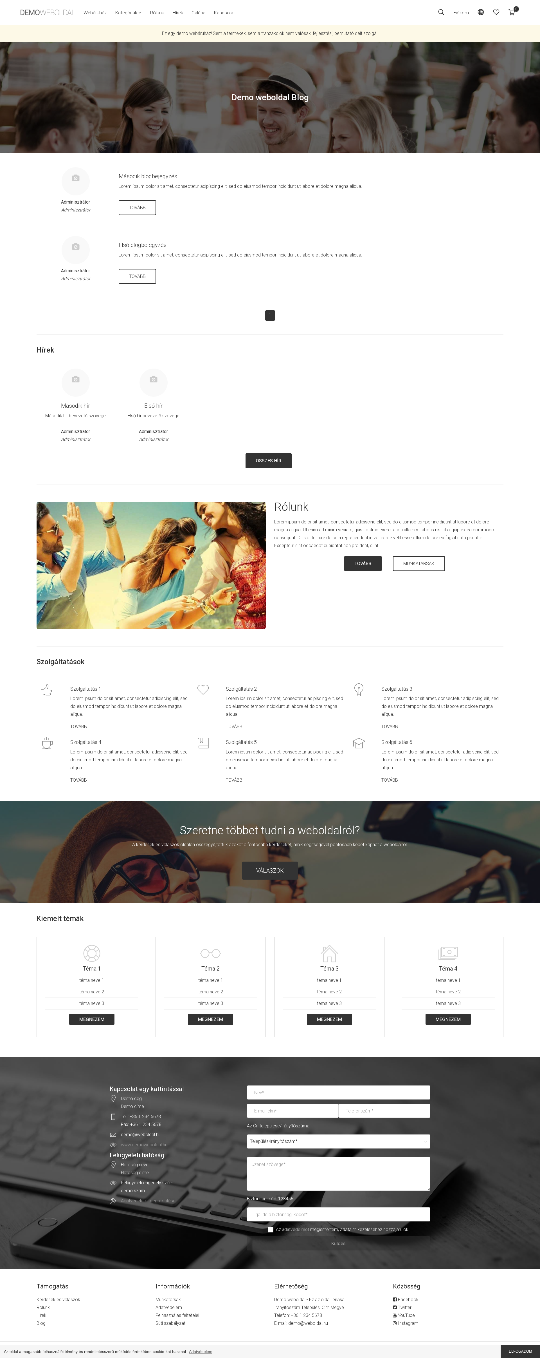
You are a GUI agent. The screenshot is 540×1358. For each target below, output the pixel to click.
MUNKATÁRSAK (419, 563)
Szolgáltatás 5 (241, 742)
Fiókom (461, 12)
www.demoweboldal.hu (144, 1144)
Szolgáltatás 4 (85, 742)
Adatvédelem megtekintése (148, 1200)
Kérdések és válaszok (58, 1299)
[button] (128, 12)
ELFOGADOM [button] (520, 1351)
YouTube (406, 1315)
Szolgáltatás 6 (396, 742)
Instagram (407, 1323)
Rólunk (157, 12)
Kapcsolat (224, 12)
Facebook (407, 1299)
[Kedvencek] (496, 12)
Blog (41, 1323)
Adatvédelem (169, 1307)
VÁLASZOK (270, 870)
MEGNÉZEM (91, 1019)
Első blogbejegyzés (142, 245)
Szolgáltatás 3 (396, 689)
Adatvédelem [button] (200, 1351)
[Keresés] (441, 12)
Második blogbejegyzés (148, 176)
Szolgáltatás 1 (85, 689)
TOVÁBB (137, 207)
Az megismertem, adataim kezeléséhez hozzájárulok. (343, 1229)
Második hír (75, 405)
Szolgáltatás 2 (241, 689)
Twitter (404, 1307)
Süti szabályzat (170, 1323)
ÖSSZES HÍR (268, 460)
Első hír (153, 405)
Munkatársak (168, 1299)
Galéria (198, 12)
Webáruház (95, 12)
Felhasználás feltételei (177, 1315)
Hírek (177, 12)
